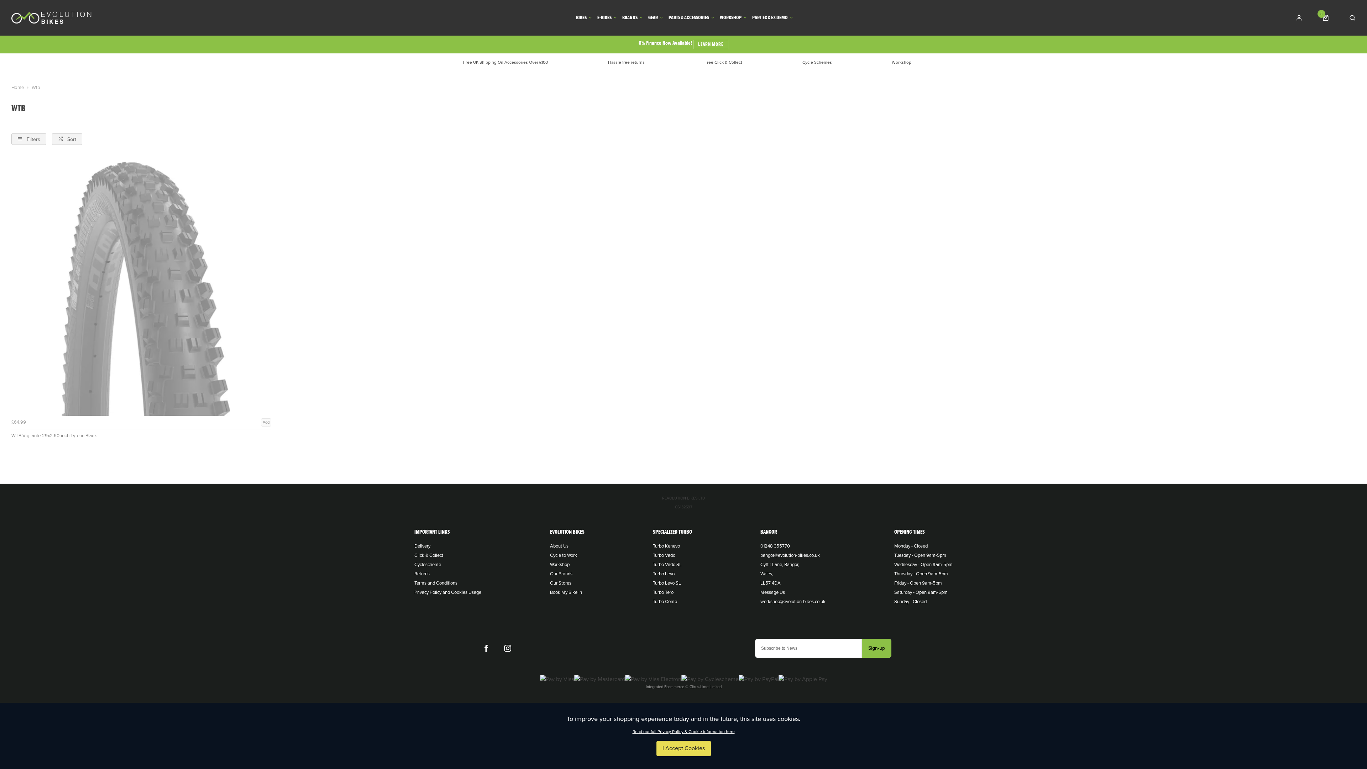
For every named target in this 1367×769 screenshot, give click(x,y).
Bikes (581, 18)
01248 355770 (775, 546)
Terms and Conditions (435, 583)
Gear (653, 18)
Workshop (731, 18)
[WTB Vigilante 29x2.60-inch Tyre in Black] (141, 286)
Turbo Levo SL (667, 583)
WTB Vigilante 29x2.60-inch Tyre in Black (54, 436)
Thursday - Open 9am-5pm (921, 574)
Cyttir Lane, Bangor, (779, 564)
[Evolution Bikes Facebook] (486, 648)
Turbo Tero (663, 592)
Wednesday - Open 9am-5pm (923, 564)
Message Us (772, 592)
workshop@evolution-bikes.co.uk (793, 602)
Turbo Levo (664, 574)
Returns (422, 574)
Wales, (766, 574)
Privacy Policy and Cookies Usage (447, 592)
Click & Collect (428, 555)
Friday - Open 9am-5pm (918, 583)
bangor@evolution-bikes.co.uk (790, 555)
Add (266, 422)
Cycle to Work (563, 555)
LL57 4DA (770, 583)
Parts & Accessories (689, 18)
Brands (630, 18)
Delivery (422, 546)
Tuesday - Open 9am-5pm (920, 555)
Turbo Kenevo (666, 546)
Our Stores (560, 583)
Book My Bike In (566, 592)
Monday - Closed (911, 546)
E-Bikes (604, 18)
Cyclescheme (427, 564)
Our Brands (561, 574)
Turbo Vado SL (667, 564)
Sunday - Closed (910, 602)
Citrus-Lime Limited (706, 687)
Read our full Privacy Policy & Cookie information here (684, 731)
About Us (559, 546)
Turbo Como (665, 602)
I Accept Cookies (683, 748)
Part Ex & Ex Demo (770, 18)
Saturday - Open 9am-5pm (921, 592)
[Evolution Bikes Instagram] (507, 648)
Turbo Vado (664, 555)
